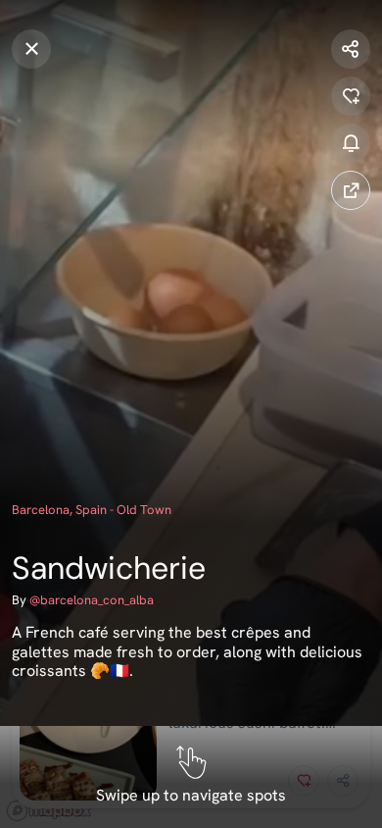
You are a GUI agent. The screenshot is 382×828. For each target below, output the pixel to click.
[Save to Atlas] (350, 96)
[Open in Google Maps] (350, 190)
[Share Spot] (350, 49)
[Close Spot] (31, 49)
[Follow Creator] (350, 143)
